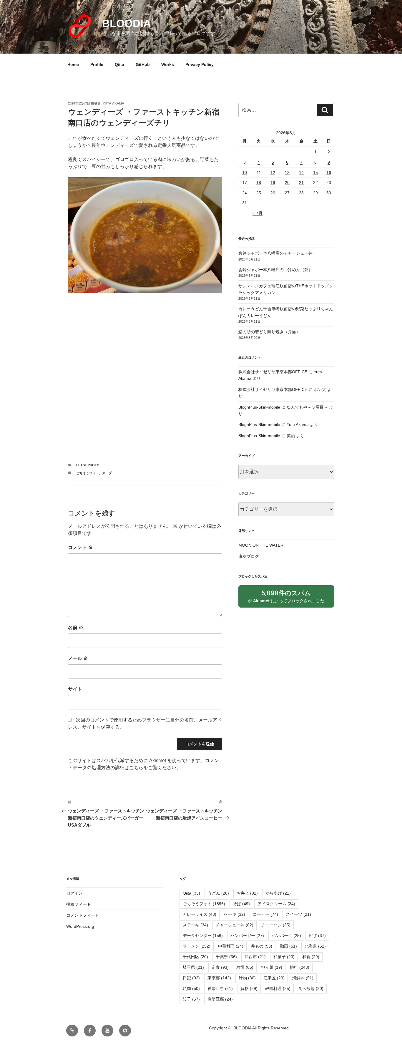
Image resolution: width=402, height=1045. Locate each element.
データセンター (203, 935)
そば (241, 903)
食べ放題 (310, 988)
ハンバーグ (286, 935)
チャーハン (275, 925)
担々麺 (271, 967)
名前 (75, 627)
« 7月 (258, 213)
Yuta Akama (113, 103)
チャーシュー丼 (234, 925)
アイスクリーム (276, 903)
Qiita (119, 64)
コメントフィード (82, 915)
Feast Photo (87, 465)
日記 (191, 978)
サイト (75, 688)
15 (315, 172)
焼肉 (191, 988)
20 (287, 182)
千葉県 (226, 956)
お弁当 (247, 893)
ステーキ (195, 925)
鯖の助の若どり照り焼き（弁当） (269, 331)
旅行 (299, 967)
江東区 (274, 978)
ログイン (74, 893)
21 (301, 182)
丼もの (261, 946)
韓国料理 (277, 988)
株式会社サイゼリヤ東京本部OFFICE (272, 371)
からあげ (278, 893)
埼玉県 (193, 967)
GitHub (143, 64)
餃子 (191, 999)
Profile (96, 64)
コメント (80, 547)
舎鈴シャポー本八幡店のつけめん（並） (275, 269)
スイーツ (298, 914)
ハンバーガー (247, 935)
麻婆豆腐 (220, 999)
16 (328, 172)
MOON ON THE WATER (260, 545)
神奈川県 (220, 988)
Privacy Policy (199, 64)
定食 (220, 967)
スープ (107, 473)
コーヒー (265, 914)
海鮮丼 (302, 978)
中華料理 (230, 946)
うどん (218, 893)
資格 (249, 988)
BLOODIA (126, 23)
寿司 (244, 967)
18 (258, 182)
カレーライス (199, 914)
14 (301, 172)
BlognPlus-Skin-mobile (259, 407)
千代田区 (195, 956)
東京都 (219, 978)
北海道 (315, 946)
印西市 (255, 956)
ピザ (317, 935)
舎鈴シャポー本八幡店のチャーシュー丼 (275, 253)
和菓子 (284, 956)
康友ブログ (248, 556)
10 (244, 172)
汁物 (247, 978)
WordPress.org (80, 926)
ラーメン (196, 946)
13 (287, 172)
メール (78, 658)
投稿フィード (78, 904)
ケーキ (234, 914)
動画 (288, 946)
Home (73, 64)
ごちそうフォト (87, 473)
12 (272, 172)
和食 (310, 956)
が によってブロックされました (289, 598)
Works (167, 64)
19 (272, 182)
